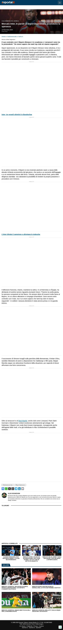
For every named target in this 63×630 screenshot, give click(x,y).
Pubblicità (29, 626)
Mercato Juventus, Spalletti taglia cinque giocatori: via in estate (46, 611)
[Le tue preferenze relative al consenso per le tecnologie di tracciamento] (60, 627)
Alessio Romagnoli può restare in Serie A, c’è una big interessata (11, 558)
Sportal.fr (38, 627)
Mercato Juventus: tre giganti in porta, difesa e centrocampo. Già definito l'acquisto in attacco (15, 588)
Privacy (35, 626)
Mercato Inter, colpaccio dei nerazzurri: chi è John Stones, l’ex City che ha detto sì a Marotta (31, 559)
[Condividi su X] (9, 488)
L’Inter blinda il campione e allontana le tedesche (21, 234)
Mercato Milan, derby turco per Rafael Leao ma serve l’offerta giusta (52, 558)
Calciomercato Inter (8, 485)
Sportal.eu (25, 627)
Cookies (41, 626)
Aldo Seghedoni (14, 493)
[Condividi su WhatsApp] (6, 488)
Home (4, 36)
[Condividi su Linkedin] (19, 488)
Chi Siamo (22, 626)
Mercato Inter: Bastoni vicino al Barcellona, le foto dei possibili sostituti (46, 587)
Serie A (16, 21)
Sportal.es (32, 627)
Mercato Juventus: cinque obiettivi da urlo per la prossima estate (16, 611)
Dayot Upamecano (20, 485)
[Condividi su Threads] (12, 488)
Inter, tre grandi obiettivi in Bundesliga (17, 114)
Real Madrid (22, 421)
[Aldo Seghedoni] (4, 495)
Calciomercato (7, 21)
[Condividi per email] (22, 488)
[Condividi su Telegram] (16, 488)
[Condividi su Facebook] (3, 488)
